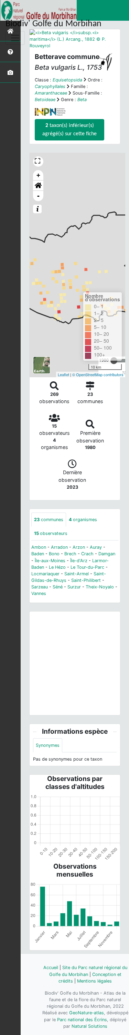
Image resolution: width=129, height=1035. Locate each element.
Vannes (38, 593)
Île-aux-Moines (50, 560)
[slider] (113, 360)
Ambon (38, 547)
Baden (37, 553)
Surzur (74, 586)
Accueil (50, 967)
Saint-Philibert (86, 580)
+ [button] (38, 175)
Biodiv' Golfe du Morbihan (53, 24)
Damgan (106, 553)
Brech (70, 553)
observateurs (50, 533)
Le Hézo (57, 567)
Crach (87, 553)
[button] (38, 185)
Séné (58, 586)
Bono (54, 553)
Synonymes (48, 745)
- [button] (38, 195)
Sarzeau (39, 586)
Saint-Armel (76, 573)
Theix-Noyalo (100, 586)
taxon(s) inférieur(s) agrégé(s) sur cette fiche (69, 130)
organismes (83, 519)
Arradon (59, 547)
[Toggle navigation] (15, 38)
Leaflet (63, 374)
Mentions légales (94, 981)
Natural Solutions (89, 1026)
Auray (96, 547)
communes (48, 519)
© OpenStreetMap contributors (97, 374)
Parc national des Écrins (82, 1019)
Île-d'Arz (78, 560)
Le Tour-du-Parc (87, 567)
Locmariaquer (45, 573)
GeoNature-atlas (86, 1012)
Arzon (79, 547)
